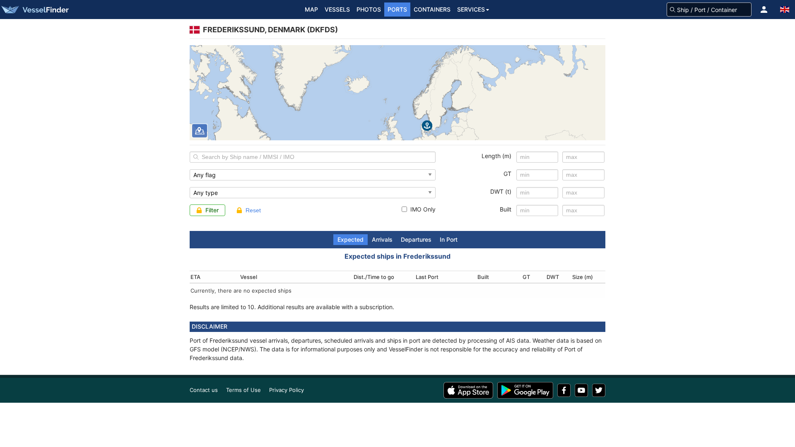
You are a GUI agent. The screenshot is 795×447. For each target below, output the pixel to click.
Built (505, 209)
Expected (350, 239)
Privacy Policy (286, 390)
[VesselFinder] (34, 9)
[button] (764, 9)
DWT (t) (500, 191)
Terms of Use (243, 390)
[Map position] (199, 130)
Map (311, 9)
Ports (397, 9)
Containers (432, 9)
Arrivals (382, 239)
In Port (449, 239)
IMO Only (423, 209)
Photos (369, 9)
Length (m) (496, 155)
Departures (416, 239)
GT (507, 173)
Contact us (204, 390)
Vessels (337, 9)
